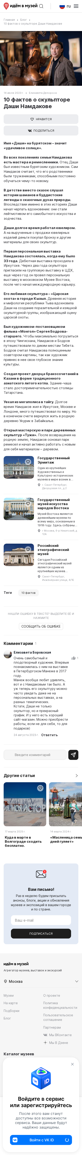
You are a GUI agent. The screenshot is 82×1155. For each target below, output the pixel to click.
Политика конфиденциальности (60, 1005)
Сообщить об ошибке (41, 626)
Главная (9, 19)
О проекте (51, 995)
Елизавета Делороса (43, 92)
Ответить (49, 735)
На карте (11, 1003)
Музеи (9, 995)
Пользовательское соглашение (58, 1017)
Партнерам (52, 1027)
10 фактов (28, 592)
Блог (23, 19)
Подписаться (41, 933)
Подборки (11, 1011)
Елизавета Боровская (32, 652)
